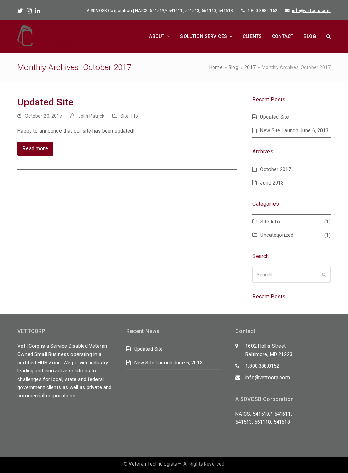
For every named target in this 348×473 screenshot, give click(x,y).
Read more (35, 148)
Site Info (129, 116)
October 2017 (275, 169)
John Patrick (91, 116)
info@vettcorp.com (311, 10)
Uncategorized (276, 235)
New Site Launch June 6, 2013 (294, 130)
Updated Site (45, 102)
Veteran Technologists (153, 464)
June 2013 (271, 183)
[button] (328, 36)
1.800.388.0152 (262, 366)
